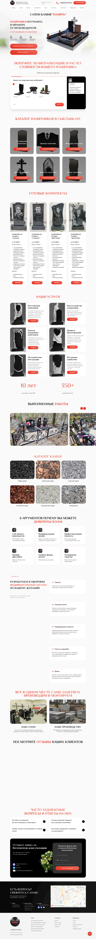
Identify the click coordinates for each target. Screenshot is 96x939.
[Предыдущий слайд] (81, 408)
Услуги (20, 7)
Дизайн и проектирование (74, 331)
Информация (73, 7)
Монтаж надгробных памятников (33, 332)
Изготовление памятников (34, 307)
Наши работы (37, 7)
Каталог (28, 7)
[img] (57, 3)
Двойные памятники (48, 143)
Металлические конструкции (35, 358)
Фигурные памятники (74, 143)
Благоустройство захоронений (74, 307)
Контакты (82, 7)
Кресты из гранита (22, 172)
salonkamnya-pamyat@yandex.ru (24, 870)
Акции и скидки (58, 922)
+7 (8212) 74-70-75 (65, 3)
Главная (13, 7)
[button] (79, 2)
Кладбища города (77, 928)
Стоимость (53, 7)
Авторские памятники (48, 172)
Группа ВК (18, 867)
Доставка (75, 926)
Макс (48, 2)
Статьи (74, 920)
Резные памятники (74, 172)
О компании (63, 7)
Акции (45, 7)
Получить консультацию (67, 868)
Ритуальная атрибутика (72, 358)
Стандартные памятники (22, 142)
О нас (74, 922)
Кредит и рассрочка (77, 924)
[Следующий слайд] (84, 408)
